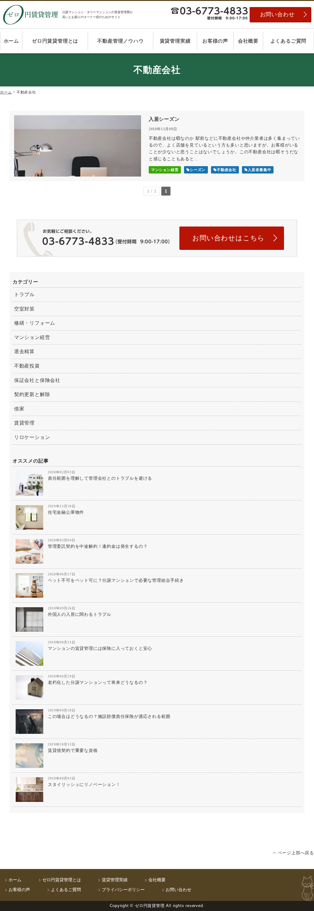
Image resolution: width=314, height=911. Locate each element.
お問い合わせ (277, 14)
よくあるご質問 (288, 41)
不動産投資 (27, 365)
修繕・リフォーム (34, 323)
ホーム (11, 41)
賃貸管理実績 (175, 41)
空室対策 (24, 308)
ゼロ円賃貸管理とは (55, 41)
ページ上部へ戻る (296, 853)
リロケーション (32, 437)
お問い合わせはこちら (228, 238)
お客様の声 (215, 41)
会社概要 (248, 41)
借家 (19, 408)
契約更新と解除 (32, 394)
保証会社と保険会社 (37, 380)
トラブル (24, 294)
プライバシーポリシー (123, 889)
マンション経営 (32, 337)
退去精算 (24, 351)
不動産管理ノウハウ (120, 41)
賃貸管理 (24, 422)
